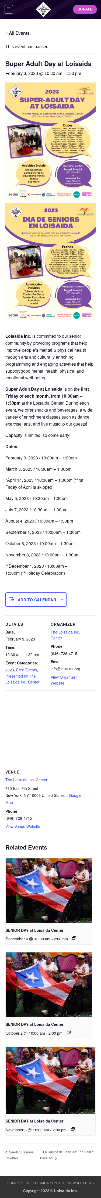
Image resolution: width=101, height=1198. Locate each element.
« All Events (17, 33)
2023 (9, 669)
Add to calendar (37, 599)
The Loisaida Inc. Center (26, 779)
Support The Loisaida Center (35, 1183)
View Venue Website (22, 826)
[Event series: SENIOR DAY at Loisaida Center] (74, 938)
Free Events (26, 669)
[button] (9, 9)
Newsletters (81, 1183)
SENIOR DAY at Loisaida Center (34, 930)
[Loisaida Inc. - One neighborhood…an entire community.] (43, 9)
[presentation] (49, 890)
